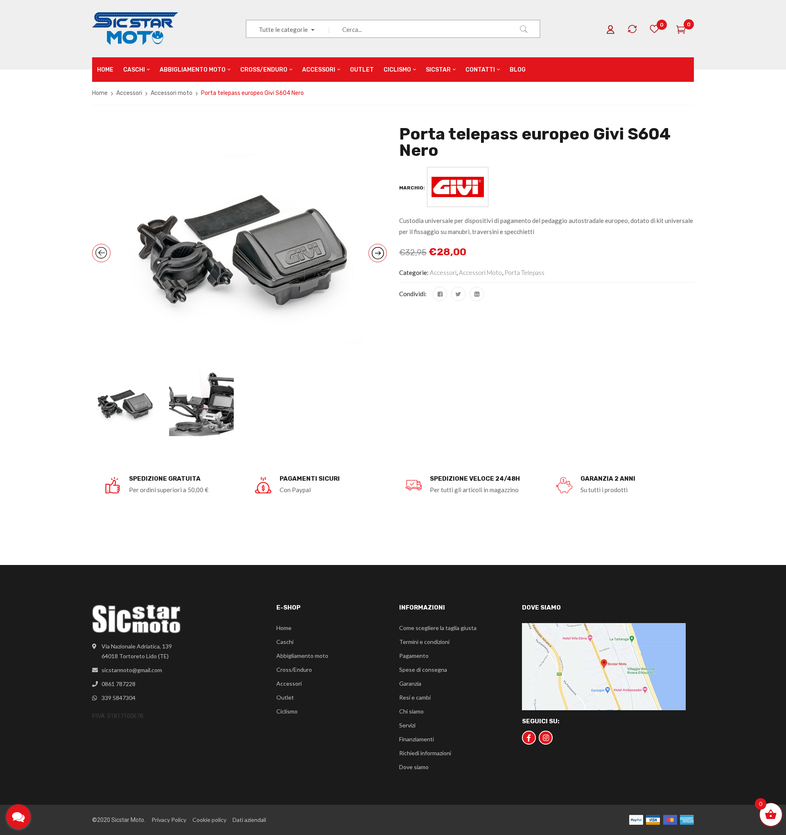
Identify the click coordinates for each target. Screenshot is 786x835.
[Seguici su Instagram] (546, 738)
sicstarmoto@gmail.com (132, 669)
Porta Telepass (524, 272)
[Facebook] (440, 294)
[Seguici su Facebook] (529, 738)
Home (100, 93)
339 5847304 (119, 697)
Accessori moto (171, 93)
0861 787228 (119, 683)
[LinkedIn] (477, 294)
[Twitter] (458, 294)
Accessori (129, 93)
